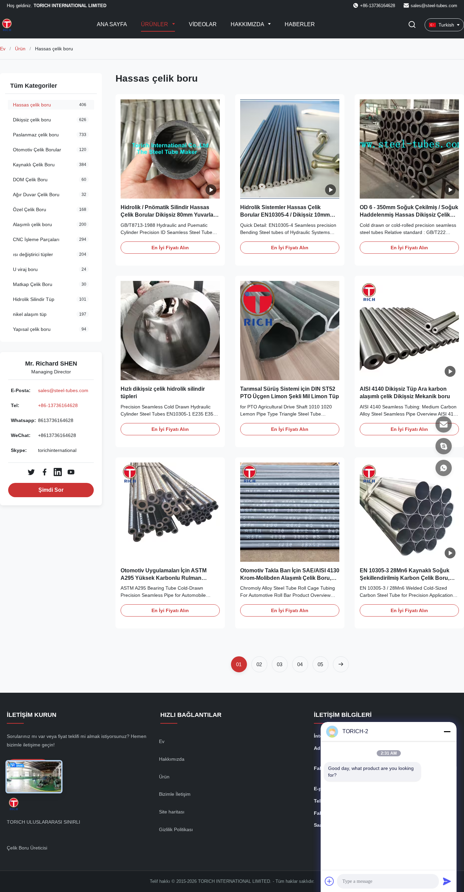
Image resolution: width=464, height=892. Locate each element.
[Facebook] (44, 472)
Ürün (20, 48)
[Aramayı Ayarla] (412, 25)
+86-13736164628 (58, 405)
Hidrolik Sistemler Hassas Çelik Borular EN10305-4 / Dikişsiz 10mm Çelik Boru (285, 214)
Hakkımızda (248, 24)
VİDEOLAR (203, 24)
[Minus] (447, 731)
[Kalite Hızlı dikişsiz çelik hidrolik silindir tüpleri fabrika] (170, 330)
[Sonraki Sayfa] (341, 664)
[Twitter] (31, 472)
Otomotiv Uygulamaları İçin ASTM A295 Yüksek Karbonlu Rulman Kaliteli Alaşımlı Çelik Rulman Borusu (168, 578)
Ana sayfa (112, 24)
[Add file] (329, 881)
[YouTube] (71, 472)
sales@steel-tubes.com (434, 5)
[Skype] (443, 446)
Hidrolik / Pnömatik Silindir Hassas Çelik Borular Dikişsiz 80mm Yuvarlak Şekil (168, 214)
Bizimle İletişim (175, 794)
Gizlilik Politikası (176, 829)
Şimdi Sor (51, 490)
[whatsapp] (443, 468)
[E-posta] (443, 424)
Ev (2, 48)
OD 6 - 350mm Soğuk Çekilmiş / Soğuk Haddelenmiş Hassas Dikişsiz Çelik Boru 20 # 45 (409, 214)
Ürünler (155, 24)
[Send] (447, 881)
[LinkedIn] (58, 472)
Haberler (300, 24)
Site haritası (171, 811)
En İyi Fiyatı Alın (170, 247)
